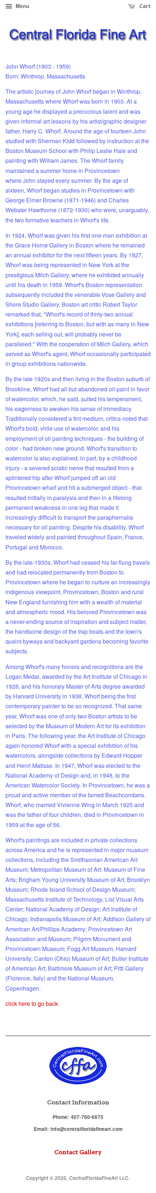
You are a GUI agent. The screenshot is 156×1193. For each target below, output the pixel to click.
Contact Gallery (78, 1152)
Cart (144, 6)
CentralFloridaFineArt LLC (98, 1177)
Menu (21, 5)
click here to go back (31, 1003)
